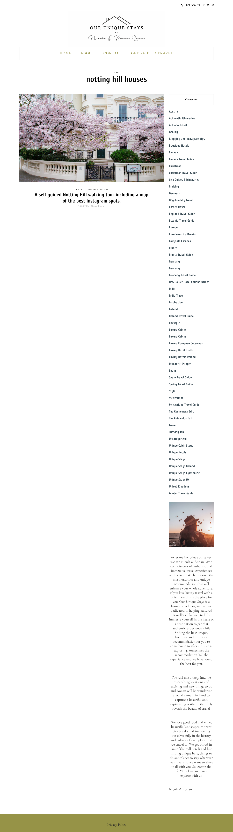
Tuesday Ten (176, 432)
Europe (173, 227)
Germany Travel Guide (182, 275)
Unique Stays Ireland (182, 466)
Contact (112, 53)
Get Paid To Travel (152, 53)
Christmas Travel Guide (183, 173)
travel (79, 190)
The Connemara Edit (181, 411)
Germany (174, 261)
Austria (173, 111)
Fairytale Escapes (180, 241)
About (87, 53)
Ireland (173, 309)
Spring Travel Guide (181, 384)
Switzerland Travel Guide (184, 405)
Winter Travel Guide (181, 493)
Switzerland (176, 398)
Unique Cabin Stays (181, 445)
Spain (172, 370)
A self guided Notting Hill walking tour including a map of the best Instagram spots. (91, 198)
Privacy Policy (116, 824)
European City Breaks (182, 234)
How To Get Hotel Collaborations (189, 282)
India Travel (176, 295)
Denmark (174, 193)
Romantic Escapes (180, 364)
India (172, 289)
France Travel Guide (181, 255)
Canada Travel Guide (181, 159)
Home (66, 53)
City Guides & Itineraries (184, 180)
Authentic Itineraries (182, 118)
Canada (173, 152)
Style (172, 391)
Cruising (174, 186)
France (173, 248)
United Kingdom (97, 190)
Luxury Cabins (177, 330)
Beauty (173, 132)
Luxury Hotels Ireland (182, 357)
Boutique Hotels (179, 145)
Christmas (175, 166)
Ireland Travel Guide (181, 316)
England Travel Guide (182, 214)
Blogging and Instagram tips (187, 139)
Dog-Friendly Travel (181, 200)
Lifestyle (174, 323)
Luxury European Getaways (186, 343)
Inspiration (176, 302)
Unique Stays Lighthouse (184, 473)
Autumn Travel (178, 125)
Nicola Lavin (97, 206)
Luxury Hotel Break (181, 350)
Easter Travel (177, 207)
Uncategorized (178, 439)
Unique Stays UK (179, 480)
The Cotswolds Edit (181, 418)
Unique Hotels (177, 452)
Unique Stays (177, 459)
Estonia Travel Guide (181, 220)
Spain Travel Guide (180, 377)
